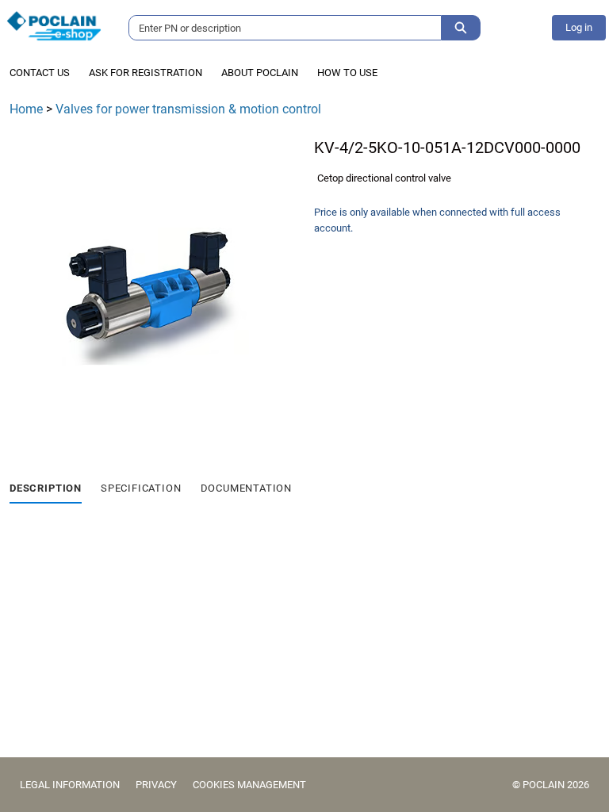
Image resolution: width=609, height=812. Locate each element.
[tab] (46, 489)
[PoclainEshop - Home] (54, 26)
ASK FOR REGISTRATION (145, 73)
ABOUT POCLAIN (259, 73)
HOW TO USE (347, 73)
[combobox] (279, 28)
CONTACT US (40, 73)
